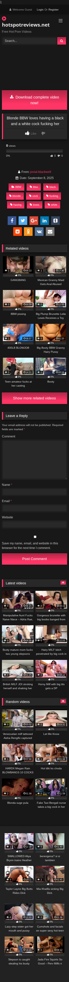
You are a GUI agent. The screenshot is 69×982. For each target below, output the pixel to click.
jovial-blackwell (40, 171)
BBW (18, 186)
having (17, 204)
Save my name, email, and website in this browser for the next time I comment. (30, 546)
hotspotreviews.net (24, 24)
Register (53, 9)
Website (7, 517)
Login (40, 9)
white (54, 204)
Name (7, 484)
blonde (16, 195)
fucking (53, 195)
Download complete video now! (36, 100)
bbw (35, 186)
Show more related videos (34, 398)
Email (7, 501)
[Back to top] (57, 971)
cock (35, 195)
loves (36, 204)
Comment (8, 436)
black (52, 186)
